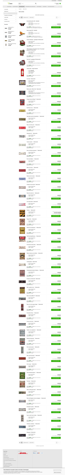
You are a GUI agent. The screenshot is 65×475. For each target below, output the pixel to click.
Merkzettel (59, 0)
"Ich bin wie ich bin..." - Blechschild (33, 321)
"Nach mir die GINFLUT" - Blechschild (33, 295)
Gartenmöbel (39, 6)
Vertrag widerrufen (6, 457)
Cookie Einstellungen (7, 466)
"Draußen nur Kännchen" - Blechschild (33, 278)
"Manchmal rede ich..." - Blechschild (33, 193)
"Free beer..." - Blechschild (31, 381)
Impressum (5, 452)
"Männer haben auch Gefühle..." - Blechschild (35, 253)
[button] (20, 17)
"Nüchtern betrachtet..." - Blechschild (33, 338)
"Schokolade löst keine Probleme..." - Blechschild (35, 270)
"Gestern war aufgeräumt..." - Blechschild (34, 329)
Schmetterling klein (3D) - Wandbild (33, 21)
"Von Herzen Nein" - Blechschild (32, 201)
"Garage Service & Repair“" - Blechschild (34, 99)
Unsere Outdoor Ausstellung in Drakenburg (10, 460)
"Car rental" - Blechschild (31, 78)
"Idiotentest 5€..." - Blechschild (32, 133)
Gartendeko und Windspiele (30, 6)
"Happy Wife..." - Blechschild (32, 219)
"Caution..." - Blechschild (31, 210)
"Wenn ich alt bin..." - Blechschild (32, 167)
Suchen (57, 6)
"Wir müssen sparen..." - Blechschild (33, 347)
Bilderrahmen (15, 6)
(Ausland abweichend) (37, 36)
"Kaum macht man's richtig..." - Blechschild (34, 415)
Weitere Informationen (57, 472)
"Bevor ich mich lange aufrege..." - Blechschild (35, 304)
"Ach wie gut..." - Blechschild (31, 364)
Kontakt (5, 454)
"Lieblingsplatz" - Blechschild (32, 261)
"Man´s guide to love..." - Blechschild (33, 287)
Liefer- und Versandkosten (7, 463)
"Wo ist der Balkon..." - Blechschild (33, 158)
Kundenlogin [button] (54, 0)
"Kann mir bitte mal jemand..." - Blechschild (34, 150)
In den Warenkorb (56, 27)
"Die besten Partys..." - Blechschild (33, 312)
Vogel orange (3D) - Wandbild (32, 30)
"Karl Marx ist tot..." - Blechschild (32, 107)
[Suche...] (36, 4)
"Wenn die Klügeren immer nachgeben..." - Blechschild (36, 398)
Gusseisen (44, 6)
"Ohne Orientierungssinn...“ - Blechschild (34, 372)
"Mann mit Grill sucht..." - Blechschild (33, 124)
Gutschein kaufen (51, 6)
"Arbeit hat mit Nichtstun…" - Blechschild (34, 227)
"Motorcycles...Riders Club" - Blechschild (34, 89)
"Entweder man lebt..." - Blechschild (33, 406)
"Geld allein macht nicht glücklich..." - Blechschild (35, 116)
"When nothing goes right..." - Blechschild (34, 389)
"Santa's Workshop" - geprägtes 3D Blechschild (35, 39)
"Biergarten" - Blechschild (31, 432)
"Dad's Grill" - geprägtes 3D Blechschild (33, 59)
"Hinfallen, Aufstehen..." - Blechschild (33, 423)
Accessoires (9, 6)
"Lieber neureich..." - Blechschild (32, 141)
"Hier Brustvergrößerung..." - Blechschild (34, 236)
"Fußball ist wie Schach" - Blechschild (33, 184)
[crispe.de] (10, 4)
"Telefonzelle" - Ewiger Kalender (32, 68)
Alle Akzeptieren (57, 470)
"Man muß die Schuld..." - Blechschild (33, 355)
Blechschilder (21, 6)
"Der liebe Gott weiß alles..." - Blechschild (34, 244)
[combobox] (26, 17)
